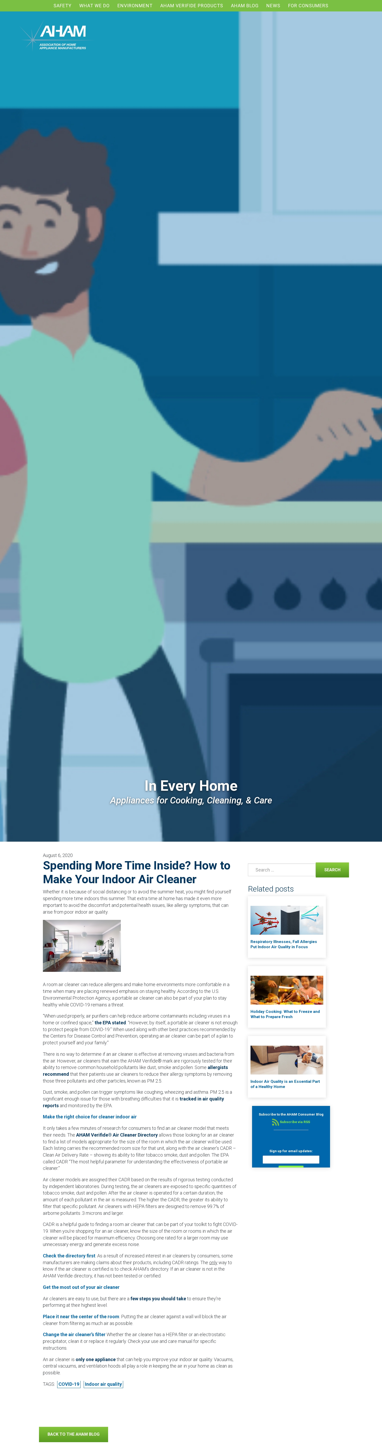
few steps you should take (158, 1298)
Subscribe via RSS (294, 1122)
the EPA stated (110, 1022)
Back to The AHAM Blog (74, 1434)
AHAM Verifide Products (191, 5)
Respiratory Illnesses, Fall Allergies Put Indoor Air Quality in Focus (284, 944)
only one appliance (96, 1359)
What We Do (94, 5)
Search (328, 869)
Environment (135, 5)
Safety (62, 5)
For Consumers (308, 5)
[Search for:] (281, 869)
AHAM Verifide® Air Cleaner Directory (117, 1135)
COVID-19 (68, 1384)
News (273, 5)
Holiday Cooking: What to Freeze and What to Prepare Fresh (285, 1014)
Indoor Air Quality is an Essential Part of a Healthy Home (285, 1084)
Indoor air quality (103, 1384)
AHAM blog (245, 5)
